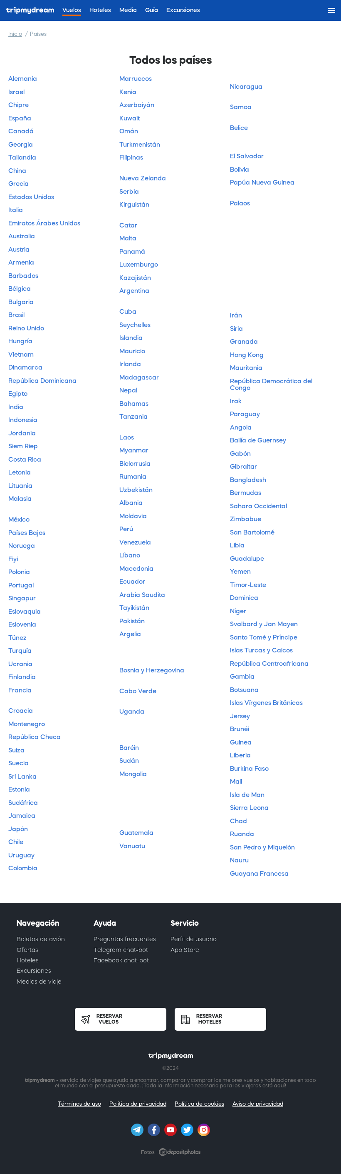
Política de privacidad (137, 1104)
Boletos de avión (41, 939)
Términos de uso (79, 1104)
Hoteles (28, 960)
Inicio (15, 34)
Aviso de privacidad (257, 1104)
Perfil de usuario (193, 939)
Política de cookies (199, 1104)
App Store (184, 950)
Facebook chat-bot (121, 960)
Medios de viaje (39, 981)
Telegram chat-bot (121, 950)
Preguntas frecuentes (125, 939)
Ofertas (27, 950)
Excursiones (34, 971)
